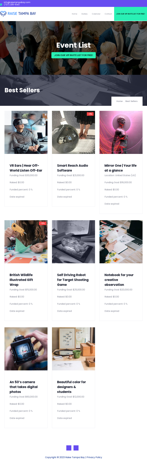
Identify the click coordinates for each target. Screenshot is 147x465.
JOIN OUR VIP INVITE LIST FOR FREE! (73, 55)
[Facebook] (68, 448)
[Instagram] (76, 448)
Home (74, 14)
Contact (108, 14)
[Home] (18, 14)
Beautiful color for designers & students (71, 387)
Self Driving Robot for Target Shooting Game (73, 280)
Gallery (84, 14)
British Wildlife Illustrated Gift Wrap (21, 280)
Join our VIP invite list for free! (130, 14)
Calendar (96, 14)
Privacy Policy (94, 457)
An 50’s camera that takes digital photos (24, 387)
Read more (6, 86)
